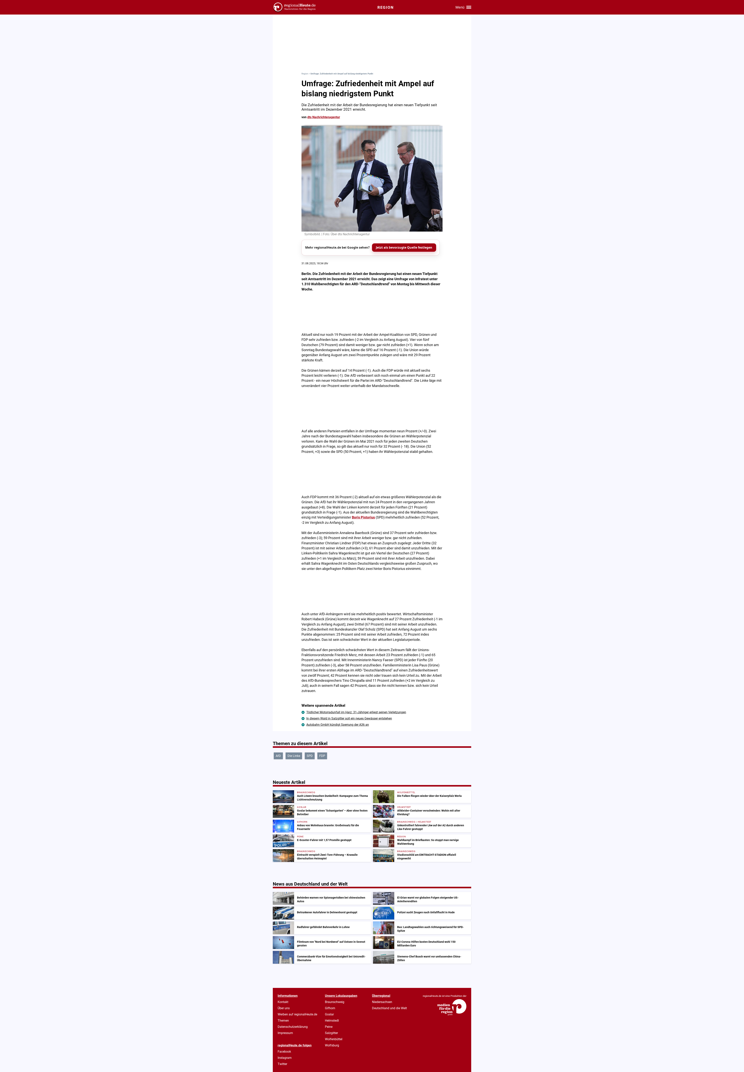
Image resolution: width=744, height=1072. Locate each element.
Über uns (284, 1008)
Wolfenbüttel (333, 1039)
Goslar (329, 1014)
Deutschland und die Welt (389, 1008)
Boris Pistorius (363, 517)
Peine (328, 1027)
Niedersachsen (382, 1002)
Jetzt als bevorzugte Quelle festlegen (404, 247)
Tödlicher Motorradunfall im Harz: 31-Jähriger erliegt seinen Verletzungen (356, 712)
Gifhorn (330, 1008)
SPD (310, 756)
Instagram (285, 1058)
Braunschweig (334, 1002)
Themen (283, 1020)
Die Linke (294, 756)
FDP (322, 756)
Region (304, 73)
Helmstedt (332, 1020)
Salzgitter (331, 1033)
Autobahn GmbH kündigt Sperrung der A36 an (337, 724)
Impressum (285, 1033)
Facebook (284, 1051)
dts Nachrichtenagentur (323, 117)
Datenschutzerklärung (293, 1027)
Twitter (282, 1064)
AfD (278, 756)
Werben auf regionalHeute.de (297, 1014)
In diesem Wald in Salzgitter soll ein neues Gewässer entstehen (349, 718)
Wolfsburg (332, 1045)
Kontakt (283, 1002)
